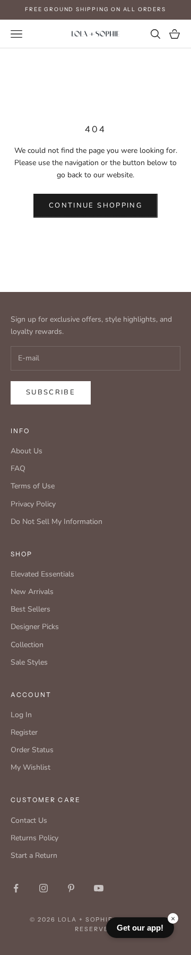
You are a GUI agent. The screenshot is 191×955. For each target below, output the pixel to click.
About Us (26, 451)
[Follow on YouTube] (98, 888)
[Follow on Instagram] (43, 888)
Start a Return (34, 855)
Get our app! (140, 927)
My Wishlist (30, 767)
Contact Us (29, 820)
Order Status (32, 750)
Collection (27, 645)
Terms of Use (33, 486)
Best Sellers (30, 609)
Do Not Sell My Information (56, 522)
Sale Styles (29, 662)
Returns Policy (34, 838)
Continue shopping (95, 205)
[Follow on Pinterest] (71, 888)
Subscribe (50, 392)
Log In (21, 715)
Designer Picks (35, 627)
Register (24, 732)
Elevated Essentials (42, 574)
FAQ (18, 468)
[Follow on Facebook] (16, 888)
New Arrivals (32, 592)
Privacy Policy (33, 504)
